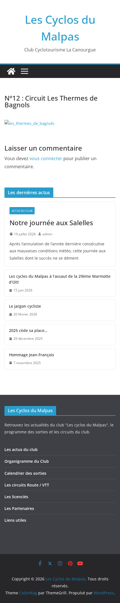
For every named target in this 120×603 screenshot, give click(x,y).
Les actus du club (21, 449)
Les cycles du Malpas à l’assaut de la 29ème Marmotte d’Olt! (60, 279)
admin (47, 234)
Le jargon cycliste (25, 306)
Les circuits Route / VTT (26, 485)
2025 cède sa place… (28, 330)
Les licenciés (16, 496)
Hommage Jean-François (31, 354)
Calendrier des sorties (25, 473)
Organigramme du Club (26, 461)
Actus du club (22, 211)
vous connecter (46, 158)
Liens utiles (15, 520)
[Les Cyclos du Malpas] (11, 71)
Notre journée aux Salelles (51, 222)
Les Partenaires (19, 508)
